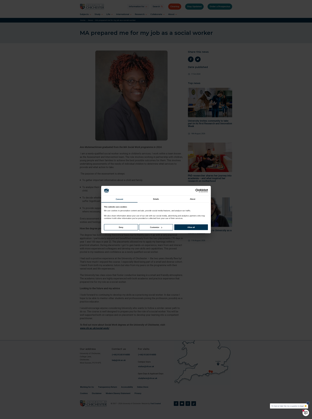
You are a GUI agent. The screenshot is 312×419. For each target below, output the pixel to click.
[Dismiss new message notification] (308, 403)
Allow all (191, 227)
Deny (121, 227)
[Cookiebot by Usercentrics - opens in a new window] (197, 191)
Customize (154, 227)
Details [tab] (156, 199)
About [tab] (192, 199)
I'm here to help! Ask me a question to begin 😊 (289, 406)
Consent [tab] (119, 199)
